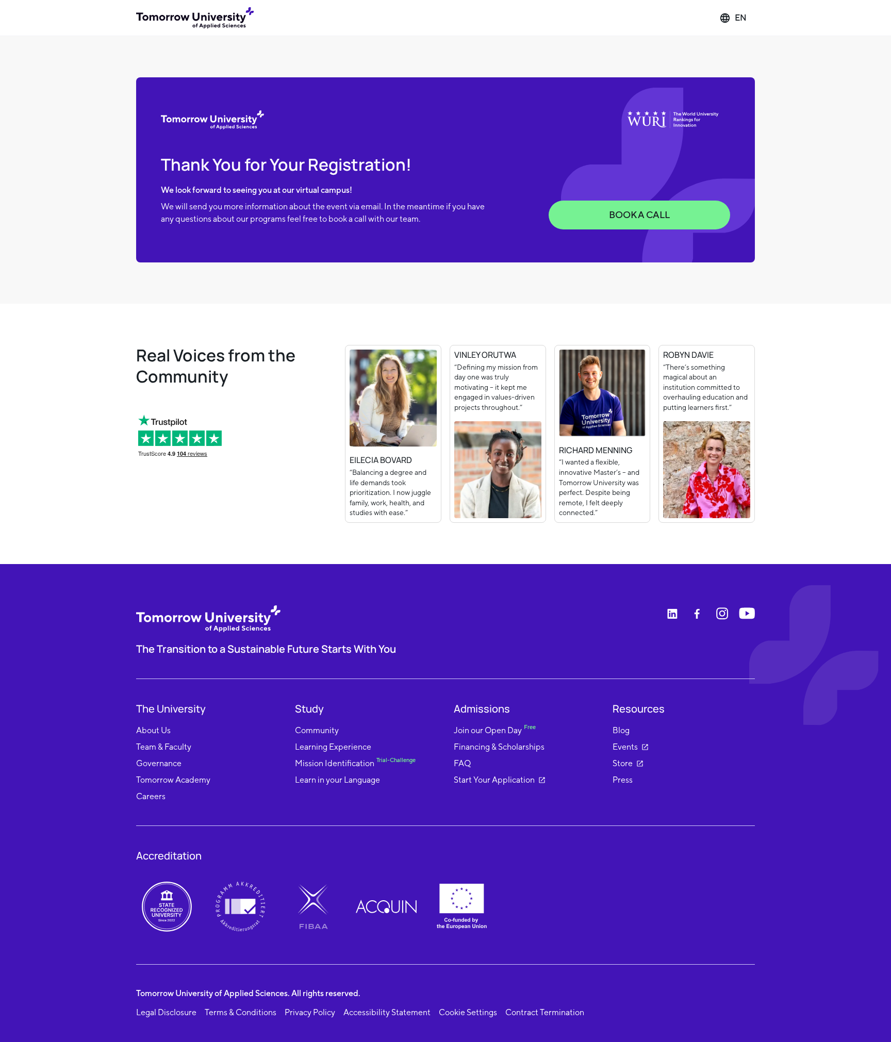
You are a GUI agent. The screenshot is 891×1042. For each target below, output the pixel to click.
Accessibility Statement (387, 1012)
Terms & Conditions (240, 1012)
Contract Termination (544, 1012)
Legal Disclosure (166, 1012)
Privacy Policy (310, 1012)
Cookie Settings (468, 1012)
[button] (733, 18)
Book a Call (639, 214)
